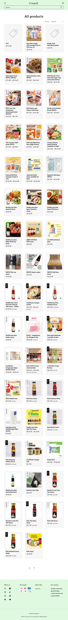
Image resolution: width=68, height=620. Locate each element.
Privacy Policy (35, 616)
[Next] (38, 568)
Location (37, 588)
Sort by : (47, 21)
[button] (5, 3)
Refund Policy (43, 616)
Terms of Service (25, 616)
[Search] (61, 7)
